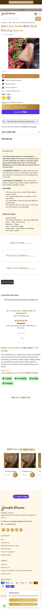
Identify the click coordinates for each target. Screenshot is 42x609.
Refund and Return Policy (10, 546)
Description (8, 151)
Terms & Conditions (8, 552)
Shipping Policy (6, 555)
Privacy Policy (6, 549)
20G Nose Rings (27, 449)
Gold (4, 98)
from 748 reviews (19, 316)
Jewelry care (17, 242)
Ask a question (8, 132)
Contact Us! (5, 543)
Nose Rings (23, 22)
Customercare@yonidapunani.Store (16, 521)
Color (6, 94)
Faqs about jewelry (17, 255)
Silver (9, 98)
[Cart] (35, 14)
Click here (28, 244)
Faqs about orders (17, 268)
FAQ (2, 539)
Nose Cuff (16, 22)
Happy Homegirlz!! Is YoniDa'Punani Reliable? (17, 570)
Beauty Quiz (5, 567)
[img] (21, 313)
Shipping (5, 102)
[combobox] (21, 19)
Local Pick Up (5, 574)
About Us (4, 564)
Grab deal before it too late (21, 2)
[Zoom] (35, 65)
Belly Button (31, 22)
